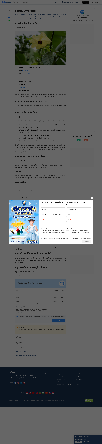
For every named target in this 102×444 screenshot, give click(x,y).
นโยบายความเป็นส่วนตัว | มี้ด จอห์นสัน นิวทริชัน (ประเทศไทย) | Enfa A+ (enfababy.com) (73, 238)
